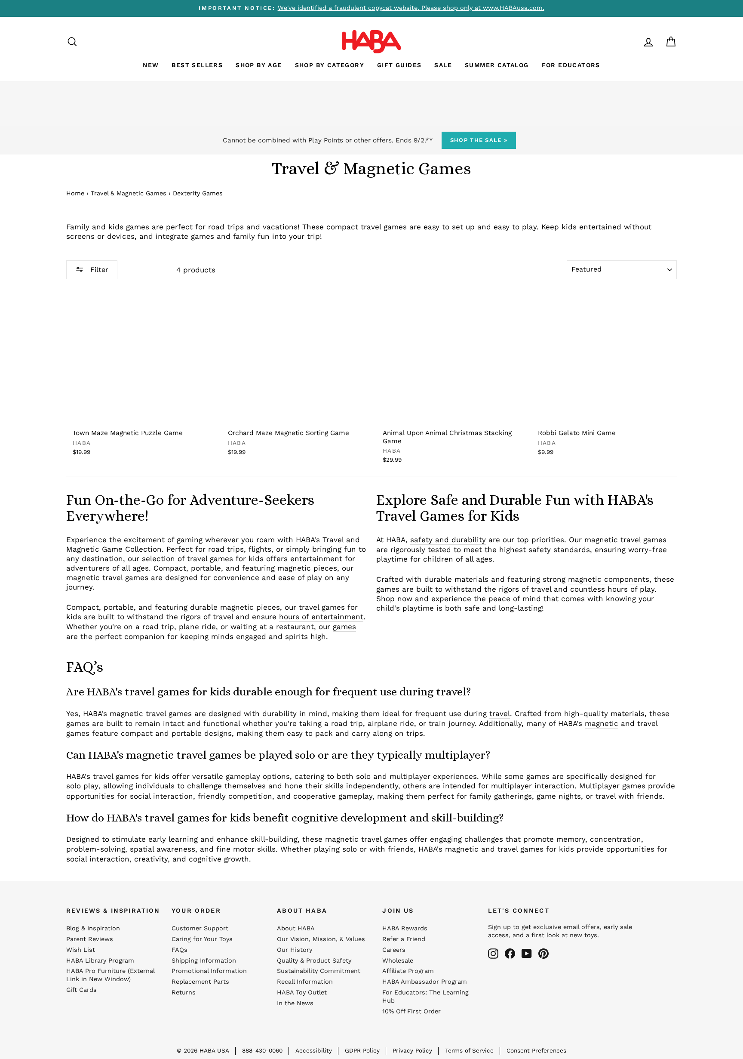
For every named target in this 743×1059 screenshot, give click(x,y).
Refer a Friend (403, 939)
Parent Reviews (89, 939)
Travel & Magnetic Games (128, 193)
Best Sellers (197, 65)
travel (499, 713)
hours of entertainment (321, 616)
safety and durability (448, 539)
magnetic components (608, 579)
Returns (184, 992)
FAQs (179, 950)
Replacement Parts (200, 981)
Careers (393, 950)
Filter (98, 270)
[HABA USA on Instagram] (493, 953)
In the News (295, 1003)
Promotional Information (209, 971)
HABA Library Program (100, 960)
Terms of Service (469, 1050)
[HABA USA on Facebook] (510, 953)
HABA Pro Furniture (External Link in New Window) (110, 975)
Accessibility (313, 1050)
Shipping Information (204, 960)
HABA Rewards (404, 928)
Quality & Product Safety (314, 960)
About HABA (296, 928)
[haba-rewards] (632, 41)
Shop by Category (329, 65)
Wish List (80, 950)
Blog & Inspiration (93, 928)
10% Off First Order (411, 1011)
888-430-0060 (262, 1050)
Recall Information (305, 981)
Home (75, 193)
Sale (443, 65)
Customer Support (200, 928)
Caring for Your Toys (202, 939)
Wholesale (397, 960)
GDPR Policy (362, 1050)
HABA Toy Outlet (302, 992)
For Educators (571, 65)
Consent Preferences (536, 1050)
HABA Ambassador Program (424, 981)
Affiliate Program (408, 971)
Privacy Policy (412, 1050)
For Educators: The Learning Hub (425, 996)
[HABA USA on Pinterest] (543, 953)
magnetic (601, 723)
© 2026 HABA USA (203, 1050)
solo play (82, 785)
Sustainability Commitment (318, 971)
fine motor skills (246, 849)
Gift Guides (399, 65)
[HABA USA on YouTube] (527, 953)
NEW (151, 65)
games (344, 626)
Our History (294, 950)
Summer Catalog (497, 65)
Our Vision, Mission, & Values (321, 939)
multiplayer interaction (532, 785)
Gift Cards (81, 990)
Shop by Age (259, 65)
